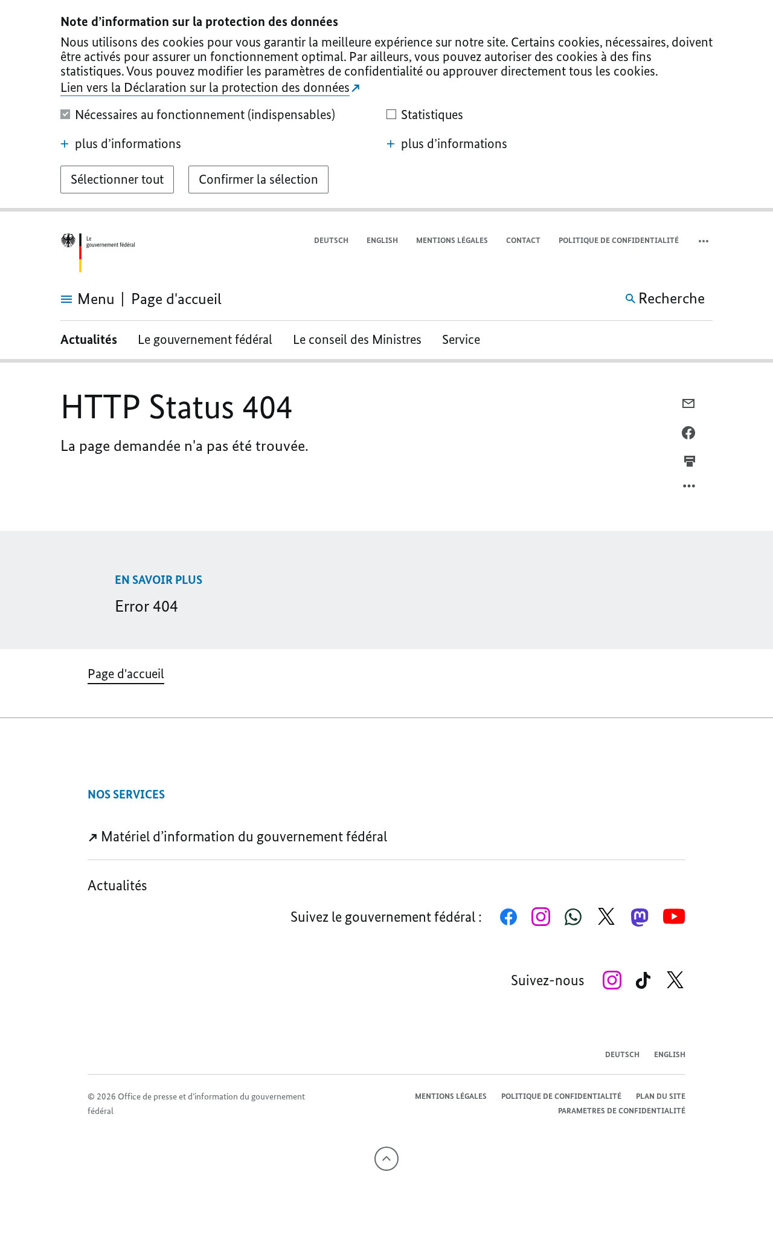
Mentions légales (452, 240)
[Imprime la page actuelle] (689, 461)
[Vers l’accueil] (97, 253)
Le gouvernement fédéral (205, 339)
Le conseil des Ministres (357, 339)
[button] (704, 240)
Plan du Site (660, 1096)
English (382, 240)
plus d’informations (128, 144)
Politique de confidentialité (619, 240)
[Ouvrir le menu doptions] (689, 489)
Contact (523, 240)
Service (461, 339)
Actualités (88, 339)
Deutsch (331, 240)
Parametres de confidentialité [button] (621, 1110)
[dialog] (386, 106)
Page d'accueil (126, 673)
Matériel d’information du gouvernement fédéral (242, 836)
